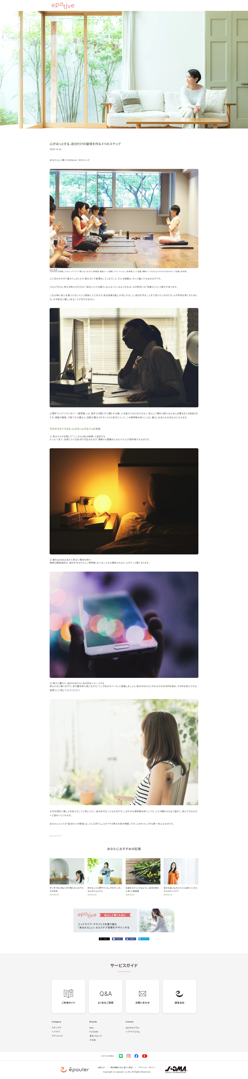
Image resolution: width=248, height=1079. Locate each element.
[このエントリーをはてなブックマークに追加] (143, 938)
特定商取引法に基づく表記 (121, 1067)
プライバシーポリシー (147, 1067)
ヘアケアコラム (133, 1032)
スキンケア (57, 1028)
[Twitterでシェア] (104, 938)
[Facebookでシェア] (117, 938)
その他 (93, 1040)
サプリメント (57, 1036)
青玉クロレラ (96, 1036)
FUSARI (94, 1032)
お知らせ (101, 1067)
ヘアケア (56, 1032)
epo (92, 1028)
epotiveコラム (133, 1028)
